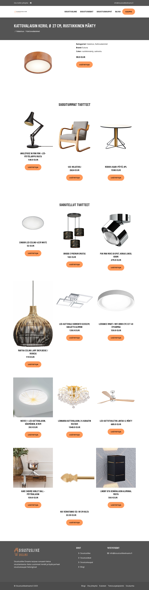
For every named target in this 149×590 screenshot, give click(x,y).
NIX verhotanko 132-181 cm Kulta (74, 511)
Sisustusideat (86, 11)
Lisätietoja (84, 64)
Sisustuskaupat (104, 11)
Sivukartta (130, 586)
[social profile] (30, 3)
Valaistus (20, 31)
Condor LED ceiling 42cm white (33, 242)
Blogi (118, 11)
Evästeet (102, 586)
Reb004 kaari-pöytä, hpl (116, 166)
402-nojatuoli (74, 166)
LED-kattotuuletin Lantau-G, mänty (116, 420)
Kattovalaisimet (33, 31)
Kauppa (128, 12)
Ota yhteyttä (92, 586)
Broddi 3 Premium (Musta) (74, 253)
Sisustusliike (70, 11)
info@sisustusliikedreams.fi (123, 3)
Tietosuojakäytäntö (116, 586)
